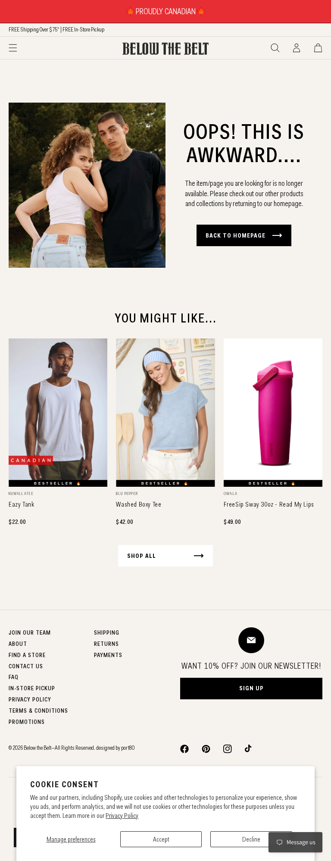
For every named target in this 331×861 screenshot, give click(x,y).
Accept (161, 839)
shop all (141, 556)
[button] (13, 47)
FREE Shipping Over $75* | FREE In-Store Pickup (56, 29)
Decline (251, 839)
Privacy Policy (122, 815)
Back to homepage (235, 235)
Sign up (251, 688)
